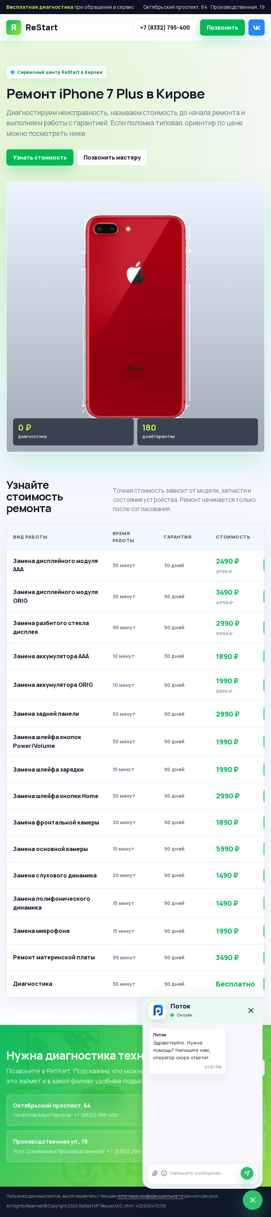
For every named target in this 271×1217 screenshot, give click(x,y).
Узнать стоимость (40, 157)
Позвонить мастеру (112, 157)
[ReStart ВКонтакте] (256, 27)
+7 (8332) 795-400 (165, 27)
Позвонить (222, 27)
